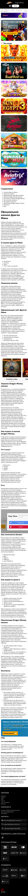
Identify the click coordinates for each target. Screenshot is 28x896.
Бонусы (3, 804)
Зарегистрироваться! (12, 31)
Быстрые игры (4, 11)
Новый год (6, 10)
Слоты (25, 10)
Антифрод (4, 813)
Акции (3, 797)
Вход (15, 6)
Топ (2, 10)
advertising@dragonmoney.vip (12, 820)
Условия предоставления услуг (10, 810)
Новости (3, 796)
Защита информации (7, 812)
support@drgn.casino (10, 703)
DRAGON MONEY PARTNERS (12, 828)
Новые (12, 10)
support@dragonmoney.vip (12, 824)
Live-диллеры (19, 10)
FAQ (2, 799)
